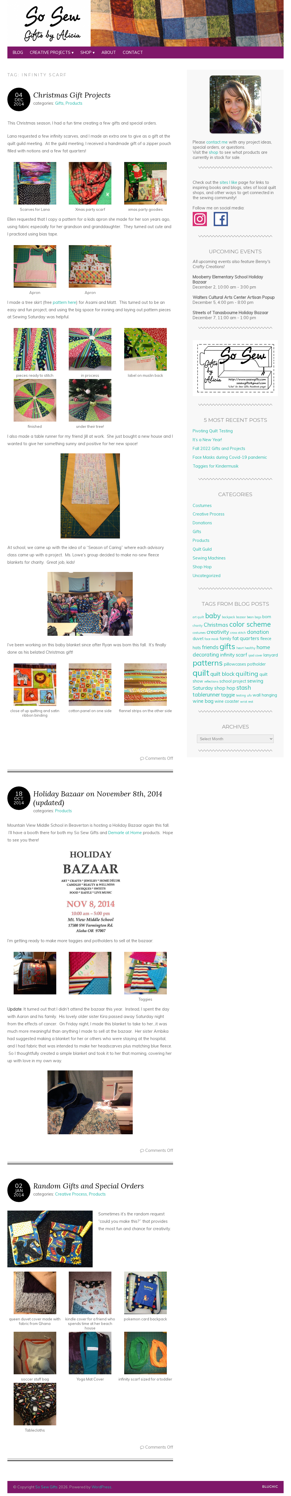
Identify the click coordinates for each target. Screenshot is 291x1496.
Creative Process (71, 1194)
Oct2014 (19, 800)
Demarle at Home (125, 832)
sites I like (228, 182)
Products (74, 103)
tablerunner (206, 694)
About (108, 52)
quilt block (222, 673)
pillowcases (235, 664)
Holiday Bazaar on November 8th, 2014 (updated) (97, 798)
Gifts (59, 103)
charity (198, 626)
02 (18, 1185)
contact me (217, 142)
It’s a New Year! (207, 439)
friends (210, 647)
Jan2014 (19, 1193)
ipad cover (255, 655)
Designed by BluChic (270, 1486)
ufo (249, 695)
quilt (201, 673)
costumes (199, 633)
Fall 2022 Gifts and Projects (219, 448)
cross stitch (238, 633)
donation (258, 631)
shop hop (224, 688)
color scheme (250, 624)
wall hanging (265, 695)
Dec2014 (19, 102)
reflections (211, 681)
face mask (212, 639)
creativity (218, 631)
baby (213, 615)
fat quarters (245, 638)
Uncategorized (207, 575)
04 (18, 94)
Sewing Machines (209, 558)
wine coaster (227, 701)
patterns (208, 663)
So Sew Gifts (46, 1487)
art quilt (198, 617)
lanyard (270, 655)
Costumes (202, 505)
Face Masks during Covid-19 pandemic (230, 457)
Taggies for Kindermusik (215, 466)
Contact (133, 52)
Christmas (216, 624)
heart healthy (245, 648)
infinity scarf (233, 655)
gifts (227, 646)
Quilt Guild (202, 549)
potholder (256, 664)
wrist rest (246, 702)
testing (241, 695)
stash (243, 687)
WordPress (101, 1487)
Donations (202, 522)
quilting (247, 673)
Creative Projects (50, 52)
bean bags (254, 617)
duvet (198, 638)
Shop (86, 52)
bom (266, 616)
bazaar (241, 617)
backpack (228, 617)
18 (18, 793)
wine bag (203, 701)
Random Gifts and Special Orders (88, 1185)
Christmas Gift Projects (72, 95)
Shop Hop (202, 566)
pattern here (64, 302)
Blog (18, 52)
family (225, 638)
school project (232, 681)
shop (213, 152)
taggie (228, 695)
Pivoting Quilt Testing (213, 431)
